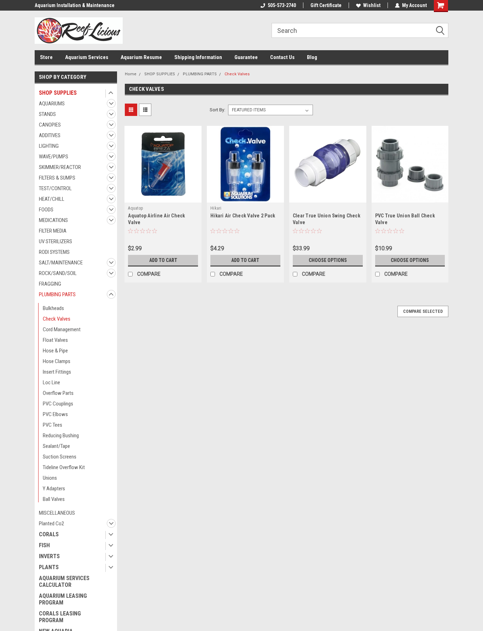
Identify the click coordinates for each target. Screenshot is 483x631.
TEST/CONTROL (55, 188)
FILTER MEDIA (52, 231)
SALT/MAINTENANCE (61, 262)
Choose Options (328, 260)
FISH (44, 545)
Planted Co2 (51, 523)
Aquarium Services (86, 57)
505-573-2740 (282, 5)
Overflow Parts (58, 393)
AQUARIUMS (52, 103)
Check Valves (56, 319)
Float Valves (55, 340)
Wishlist (371, 5)
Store (46, 57)
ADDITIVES (49, 135)
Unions (50, 478)
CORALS (49, 534)
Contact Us (282, 57)
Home (130, 74)
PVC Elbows (55, 414)
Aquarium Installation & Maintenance (75, 5)
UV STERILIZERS (55, 241)
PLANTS (49, 567)
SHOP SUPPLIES (58, 92)
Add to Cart (163, 260)
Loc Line (51, 382)
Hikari (216, 208)
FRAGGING (50, 284)
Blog (312, 57)
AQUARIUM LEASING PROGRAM (63, 599)
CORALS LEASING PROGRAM (60, 617)
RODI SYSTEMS (54, 252)
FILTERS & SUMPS (57, 178)
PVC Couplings (58, 404)
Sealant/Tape (56, 446)
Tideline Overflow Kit (64, 467)
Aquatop (135, 208)
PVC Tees (52, 425)
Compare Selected (423, 311)
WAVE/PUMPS (53, 156)
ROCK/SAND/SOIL (58, 273)
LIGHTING (49, 146)
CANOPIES (50, 125)
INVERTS (49, 556)
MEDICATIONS (53, 220)
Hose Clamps (56, 361)
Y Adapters (54, 488)
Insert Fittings (57, 372)
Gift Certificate (326, 5)
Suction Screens (59, 457)
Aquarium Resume (141, 57)
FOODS (46, 209)
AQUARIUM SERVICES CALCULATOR (64, 581)
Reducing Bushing (61, 435)
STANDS (47, 114)
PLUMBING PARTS (57, 294)
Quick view (163, 197)
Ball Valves (54, 499)
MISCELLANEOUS (57, 513)
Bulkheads (53, 308)
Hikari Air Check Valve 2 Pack (242, 215)
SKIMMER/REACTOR (60, 167)
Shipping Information (198, 57)
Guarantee (246, 57)
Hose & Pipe (55, 350)
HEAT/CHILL (51, 199)
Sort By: (217, 109)
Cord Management (62, 329)
